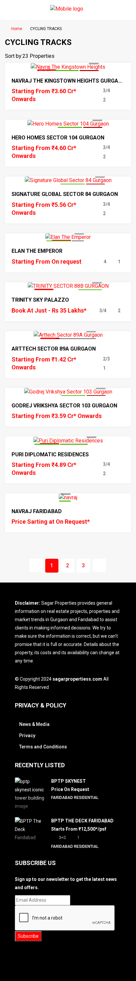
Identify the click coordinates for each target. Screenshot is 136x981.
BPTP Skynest (68, 781)
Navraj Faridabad (37, 511)
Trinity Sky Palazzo (40, 300)
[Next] (99, 565)
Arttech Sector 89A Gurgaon (54, 349)
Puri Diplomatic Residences (50, 454)
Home (16, 28)
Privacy (27, 735)
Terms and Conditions (43, 746)
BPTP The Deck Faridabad (82, 820)
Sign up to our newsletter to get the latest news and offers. (66, 883)
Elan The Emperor (37, 251)
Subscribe (28, 936)
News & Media (34, 724)
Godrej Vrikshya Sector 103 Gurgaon (64, 405)
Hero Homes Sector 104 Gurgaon (58, 137)
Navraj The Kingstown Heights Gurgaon (69, 81)
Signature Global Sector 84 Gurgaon (65, 194)
